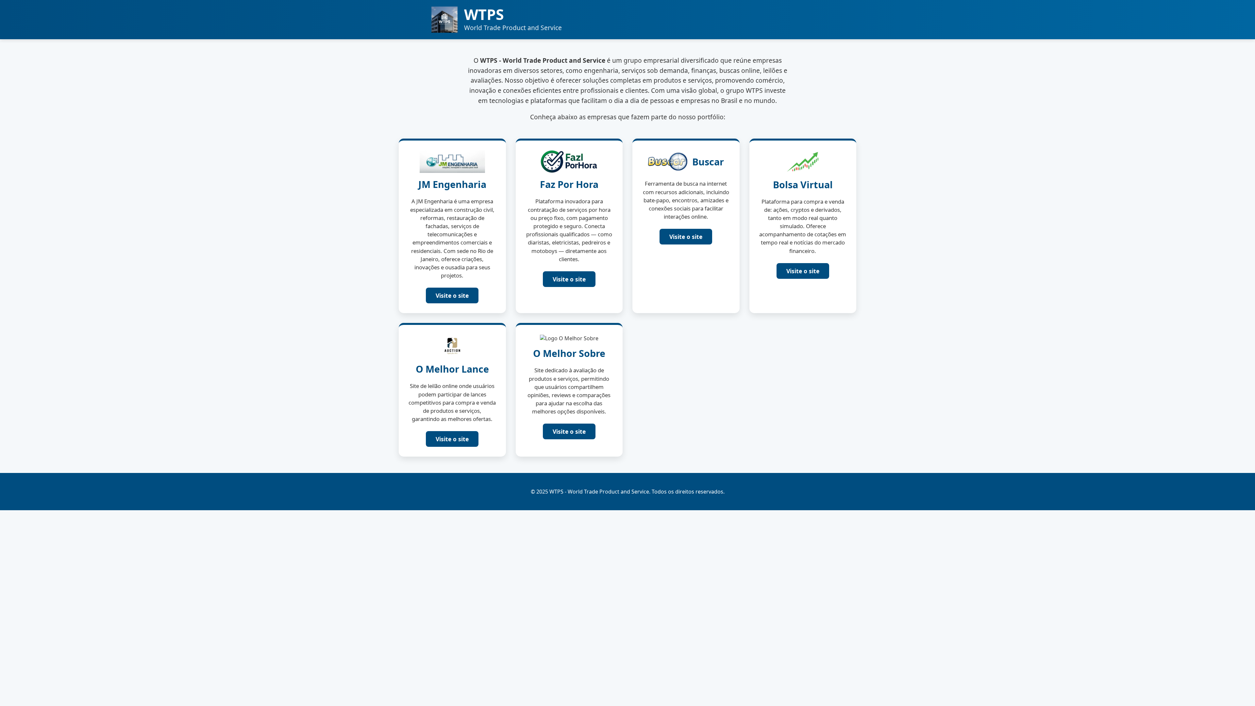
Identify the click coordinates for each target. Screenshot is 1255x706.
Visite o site (452, 295)
